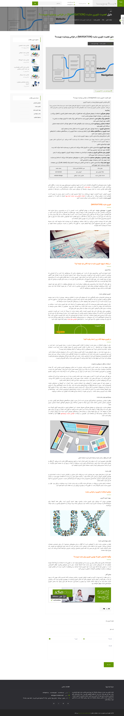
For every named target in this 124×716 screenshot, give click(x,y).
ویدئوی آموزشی (37, 117)
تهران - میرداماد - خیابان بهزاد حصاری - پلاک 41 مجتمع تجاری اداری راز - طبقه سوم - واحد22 (44, 698)
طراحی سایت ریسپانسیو (67, 413)
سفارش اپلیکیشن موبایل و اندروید (23, 83)
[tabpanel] (80, 68)
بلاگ (103, 20)
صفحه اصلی (109, 20)
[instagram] (58, 703)
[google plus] (68, 703)
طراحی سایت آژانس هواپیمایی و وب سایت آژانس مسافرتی (21, 68)
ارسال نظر (109, 665)
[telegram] (63, 703)
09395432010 (70, 5)
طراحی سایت (96, 20)
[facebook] (53, 703)
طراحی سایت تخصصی (24, 45)
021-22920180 (70, 2)
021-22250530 (53, 693)
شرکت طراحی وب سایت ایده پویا (75, 196)
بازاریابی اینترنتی (36, 103)
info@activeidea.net (57, 695)
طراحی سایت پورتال (24, 75)
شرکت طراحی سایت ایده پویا (84, 713)
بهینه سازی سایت (94, 44)
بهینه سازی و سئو (37, 110)
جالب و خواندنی (37, 114)
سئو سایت (87, 187)
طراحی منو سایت (72, 319)
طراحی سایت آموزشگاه (24, 60)
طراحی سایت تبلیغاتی (24, 53)
